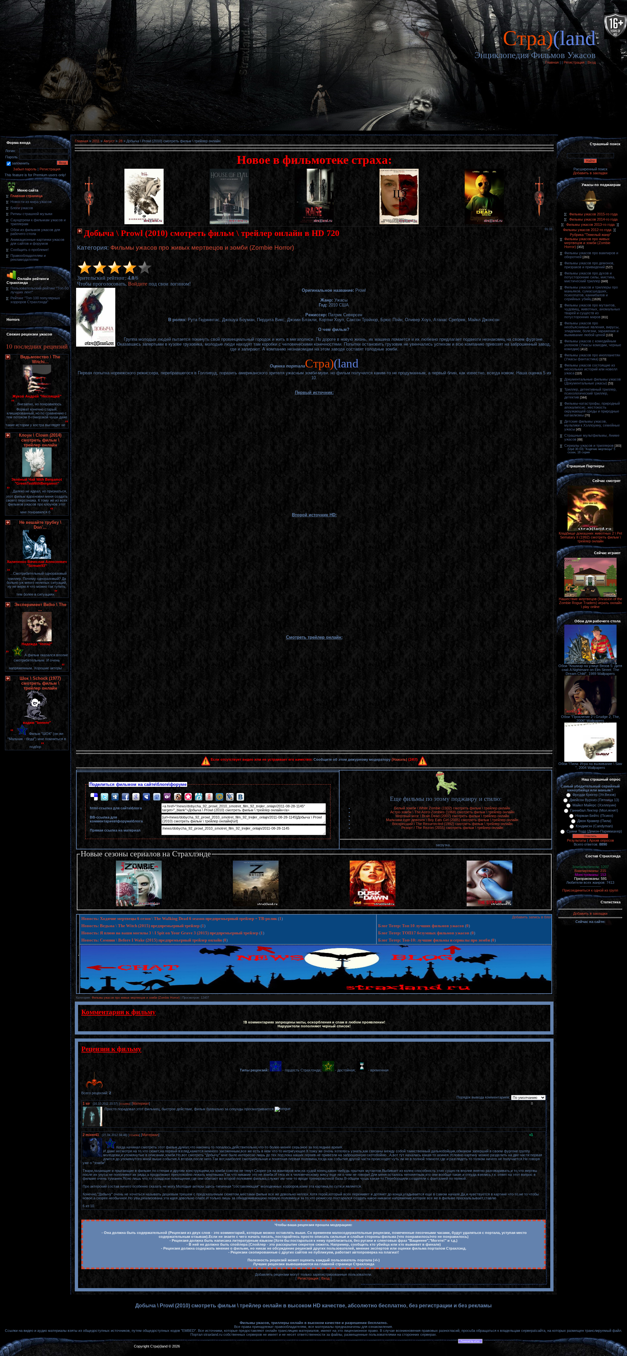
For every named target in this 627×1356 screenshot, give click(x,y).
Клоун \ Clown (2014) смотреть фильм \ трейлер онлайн (40, 440)
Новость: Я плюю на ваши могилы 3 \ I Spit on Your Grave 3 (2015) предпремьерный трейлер (169, 932)
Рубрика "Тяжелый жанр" (590, 235)
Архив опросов (601, 840)
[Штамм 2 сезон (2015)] (489, 905)
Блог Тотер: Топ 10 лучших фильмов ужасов (421, 925)
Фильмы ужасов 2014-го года (593, 219)
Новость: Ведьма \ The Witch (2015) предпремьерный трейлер (140, 925)
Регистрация (574, 62)
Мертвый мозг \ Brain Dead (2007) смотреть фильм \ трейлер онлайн (452, 816)
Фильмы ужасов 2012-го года (587, 230)
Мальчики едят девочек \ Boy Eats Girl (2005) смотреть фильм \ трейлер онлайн (452, 820)
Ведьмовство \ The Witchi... (40, 359)
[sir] (103, 1109)
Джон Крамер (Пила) (594, 821)
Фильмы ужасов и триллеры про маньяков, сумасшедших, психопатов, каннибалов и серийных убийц (591, 293)
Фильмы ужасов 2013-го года (590, 224)
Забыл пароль (25, 169)
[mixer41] (103, 1147)
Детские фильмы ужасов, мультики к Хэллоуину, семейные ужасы (592, 425)
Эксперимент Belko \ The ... (40, 607)
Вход (591, 62)
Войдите (137, 284)
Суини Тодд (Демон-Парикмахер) (594, 831)
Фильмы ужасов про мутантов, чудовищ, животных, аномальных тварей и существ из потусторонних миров (592, 311)
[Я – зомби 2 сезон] (139, 905)
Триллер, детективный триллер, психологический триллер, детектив (590, 393)
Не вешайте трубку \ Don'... (40, 525)
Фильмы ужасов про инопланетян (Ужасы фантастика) (592, 357)
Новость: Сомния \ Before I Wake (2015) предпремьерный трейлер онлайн (151, 940)
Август (109, 141)
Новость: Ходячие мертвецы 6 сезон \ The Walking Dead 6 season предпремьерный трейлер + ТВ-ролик (179, 918)
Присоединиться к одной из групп (590, 890)
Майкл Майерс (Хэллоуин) (594, 805)
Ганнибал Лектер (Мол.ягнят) (594, 810)
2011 (96, 141)
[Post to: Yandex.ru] (209, 796)
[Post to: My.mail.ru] (219, 796)
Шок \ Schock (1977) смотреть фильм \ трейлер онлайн (40, 683)
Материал (141, 1103)
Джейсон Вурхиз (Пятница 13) (594, 800)
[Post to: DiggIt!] (115, 796)
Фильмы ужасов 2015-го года (593, 214)
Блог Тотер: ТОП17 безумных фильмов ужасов (423, 932)
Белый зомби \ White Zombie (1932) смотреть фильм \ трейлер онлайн (452, 808)
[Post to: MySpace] (146, 796)
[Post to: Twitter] (104, 796)
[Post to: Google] (136, 796)
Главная (552, 62)
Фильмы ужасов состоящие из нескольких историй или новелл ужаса (590, 369)
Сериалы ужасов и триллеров (589, 445)
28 (120, 141)
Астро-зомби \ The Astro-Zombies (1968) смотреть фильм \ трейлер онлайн (452, 812)
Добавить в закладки (590, 173)
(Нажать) (399, 759)
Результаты (576, 840)
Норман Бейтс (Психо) (594, 816)
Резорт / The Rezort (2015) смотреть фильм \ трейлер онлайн (452, 828)
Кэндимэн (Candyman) (594, 826)
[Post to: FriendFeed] (157, 796)
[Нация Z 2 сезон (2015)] (256, 905)
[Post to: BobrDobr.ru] (177, 796)
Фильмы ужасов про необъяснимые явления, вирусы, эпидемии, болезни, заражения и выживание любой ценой (591, 329)
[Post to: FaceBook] (125, 796)
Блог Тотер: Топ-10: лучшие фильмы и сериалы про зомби (434, 940)
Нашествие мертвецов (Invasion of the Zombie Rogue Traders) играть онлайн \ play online (590, 603)
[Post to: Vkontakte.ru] (240, 796)
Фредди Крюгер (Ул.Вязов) (594, 795)
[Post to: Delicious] (94, 796)
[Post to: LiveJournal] (230, 796)
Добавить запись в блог (531, 917)
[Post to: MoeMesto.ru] (198, 796)
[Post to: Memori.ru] (188, 796)
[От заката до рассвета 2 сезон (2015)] (372, 905)
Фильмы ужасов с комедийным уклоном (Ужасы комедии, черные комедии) (592, 345)
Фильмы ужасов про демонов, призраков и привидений (589, 265)
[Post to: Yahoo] (167, 796)
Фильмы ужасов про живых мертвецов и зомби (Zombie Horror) (202, 247)
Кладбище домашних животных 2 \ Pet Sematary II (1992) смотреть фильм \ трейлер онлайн (590, 537)
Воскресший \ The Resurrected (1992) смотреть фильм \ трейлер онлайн (452, 824)
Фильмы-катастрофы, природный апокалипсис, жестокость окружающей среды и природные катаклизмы (592, 409)
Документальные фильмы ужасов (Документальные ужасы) (592, 381)
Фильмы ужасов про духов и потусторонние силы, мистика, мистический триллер (589, 277)
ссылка (125, 1103)
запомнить (20, 163)
